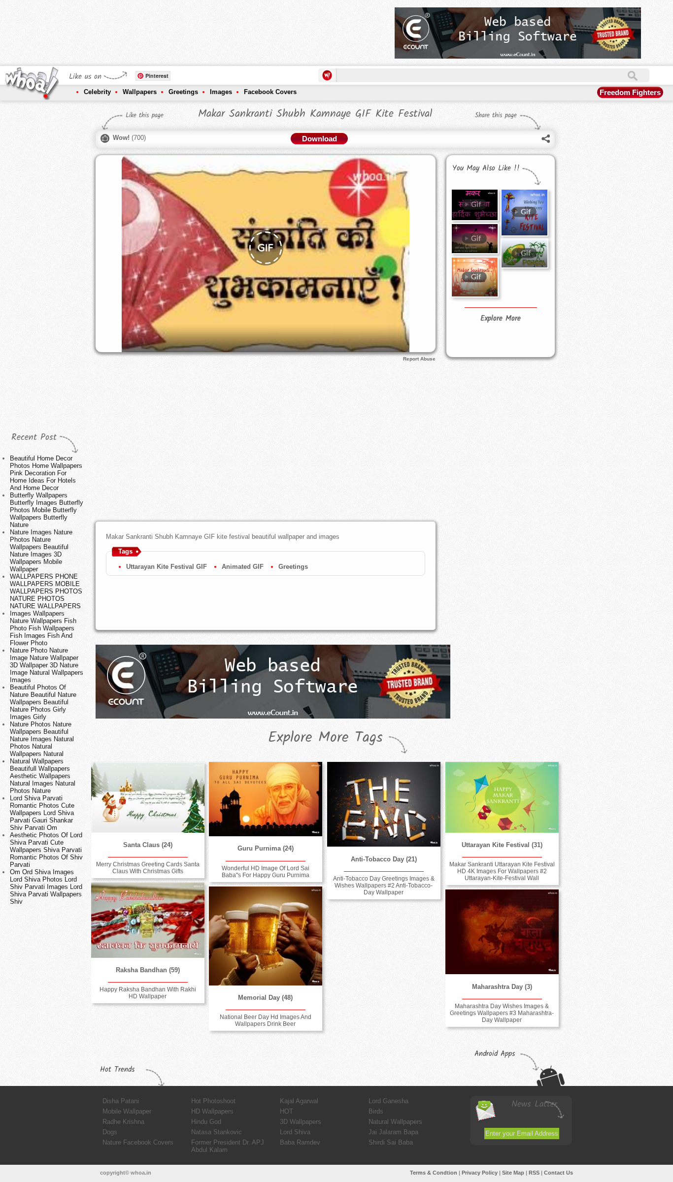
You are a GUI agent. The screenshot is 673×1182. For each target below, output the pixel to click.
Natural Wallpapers (395, 1121)
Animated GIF (243, 566)
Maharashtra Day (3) (502, 986)
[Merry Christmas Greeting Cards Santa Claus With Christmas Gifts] (147, 797)
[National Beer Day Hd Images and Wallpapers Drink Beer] (265, 935)
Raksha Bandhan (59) (148, 970)
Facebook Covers (270, 92)
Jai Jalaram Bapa (393, 1132)
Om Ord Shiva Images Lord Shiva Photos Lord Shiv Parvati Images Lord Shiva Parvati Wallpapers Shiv (46, 886)
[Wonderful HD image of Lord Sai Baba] (265, 799)
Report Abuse (419, 358)
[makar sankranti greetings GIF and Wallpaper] (474, 205)
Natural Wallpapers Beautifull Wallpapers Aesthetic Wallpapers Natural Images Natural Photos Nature (42, 775)
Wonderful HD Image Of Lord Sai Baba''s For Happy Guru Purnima (265, 872)
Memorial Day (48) (265, 997)
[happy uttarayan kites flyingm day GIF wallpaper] (474, 277)
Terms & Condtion (433, 1173)
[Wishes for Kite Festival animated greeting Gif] (524, 212)
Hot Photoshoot (213, 1101)
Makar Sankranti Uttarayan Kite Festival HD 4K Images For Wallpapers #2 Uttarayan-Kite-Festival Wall (502, 871)
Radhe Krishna (123, 1121)
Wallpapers (140, 92)
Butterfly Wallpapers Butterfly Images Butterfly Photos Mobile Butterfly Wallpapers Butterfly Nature (46, 510)
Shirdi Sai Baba (391, 1142)
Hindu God (206, 1121)
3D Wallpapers (300, 1121)
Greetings (183, 92)
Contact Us (558, 1173)
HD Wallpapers (212, 1111)
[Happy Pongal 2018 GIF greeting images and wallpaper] (524, 253)
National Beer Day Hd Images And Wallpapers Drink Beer (265, 1020)
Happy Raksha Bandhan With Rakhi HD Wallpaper (148, 993)
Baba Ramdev (300, 1142)
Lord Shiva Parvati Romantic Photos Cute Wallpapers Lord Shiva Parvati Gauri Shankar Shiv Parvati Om (42, 812)
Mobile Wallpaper (126, 1111)
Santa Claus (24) (147, 845)
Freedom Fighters (630, 92)
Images (221, 92)
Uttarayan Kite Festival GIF (166, 566)
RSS (534, 1173)
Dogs (109, 1132)
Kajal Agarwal (299, 1101)
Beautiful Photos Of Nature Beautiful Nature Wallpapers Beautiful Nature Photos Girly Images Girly (43, 702)
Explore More (500, 319)
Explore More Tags (325, 738)
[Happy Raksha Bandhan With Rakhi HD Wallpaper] (147, 920)
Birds (376, 1111)
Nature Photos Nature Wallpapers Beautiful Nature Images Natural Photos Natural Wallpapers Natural (42, 739)
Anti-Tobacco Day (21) (384, 859)
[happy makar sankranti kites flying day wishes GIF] (474, 238)
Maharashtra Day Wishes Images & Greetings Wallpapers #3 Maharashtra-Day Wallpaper (502, 1013)
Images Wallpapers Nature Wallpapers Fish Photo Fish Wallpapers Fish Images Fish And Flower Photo (43, 628)
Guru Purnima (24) (265, 848)
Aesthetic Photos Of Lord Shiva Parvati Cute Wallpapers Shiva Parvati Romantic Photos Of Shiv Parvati (46, 849)
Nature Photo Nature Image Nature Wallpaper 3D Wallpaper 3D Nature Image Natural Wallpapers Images (46, 665)
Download (319, 138)
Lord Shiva (295, 1132)
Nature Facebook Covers (137, 1142)
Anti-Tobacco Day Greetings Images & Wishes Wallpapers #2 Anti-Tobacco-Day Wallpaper (384, 885)
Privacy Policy (480, 1173)
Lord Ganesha (388, 1101)
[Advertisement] (208, 29)
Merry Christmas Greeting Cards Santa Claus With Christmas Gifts (148, 868)
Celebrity (97, 92)
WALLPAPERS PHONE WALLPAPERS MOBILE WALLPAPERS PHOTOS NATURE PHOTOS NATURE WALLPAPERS (46, 591)
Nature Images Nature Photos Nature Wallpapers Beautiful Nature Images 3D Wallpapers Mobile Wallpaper (41, 550)
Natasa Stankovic (216, 1132)
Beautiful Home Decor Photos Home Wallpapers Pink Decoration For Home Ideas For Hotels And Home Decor (46, 473)
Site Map (513, 1173)
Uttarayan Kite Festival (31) (502, 845)
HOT (286, 1111)
